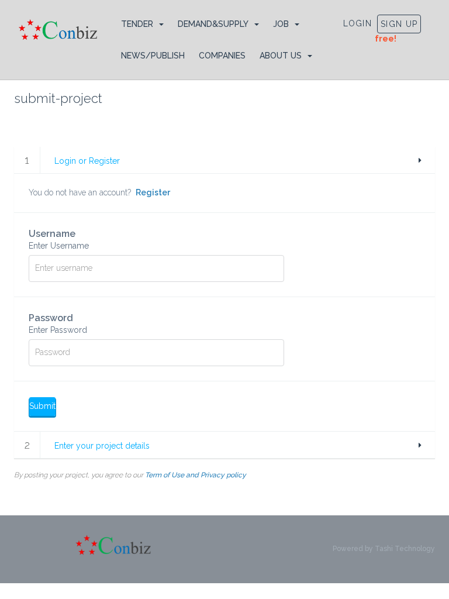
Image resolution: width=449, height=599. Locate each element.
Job (281, 24)
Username (59, 239)
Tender (137, 24)
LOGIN (357, 23)
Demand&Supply (213, 24)
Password (58, 323)
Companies (222, 55)
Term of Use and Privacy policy (195, 475)
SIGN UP (399, 24)
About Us (281, 55)
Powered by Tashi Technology (384, 549)
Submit (42, 406)
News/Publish (153, 55)
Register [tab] (153, 192)
